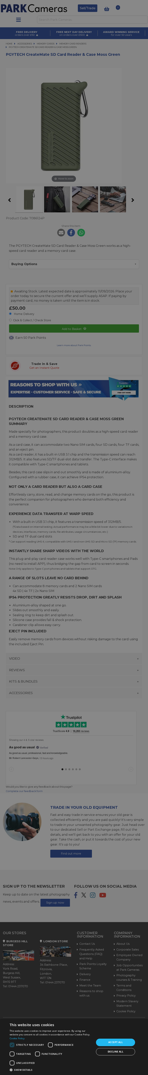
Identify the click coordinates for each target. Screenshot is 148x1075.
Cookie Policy (17, 1038)
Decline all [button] (115, 1051)
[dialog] (74, 1047)
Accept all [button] (115, 1042)
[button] (51, 1069)
